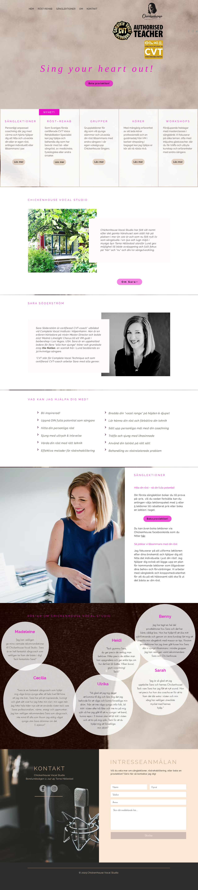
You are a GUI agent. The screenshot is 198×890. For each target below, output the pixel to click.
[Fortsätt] (38, 412)
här (143, 535)
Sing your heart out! (97, 68)
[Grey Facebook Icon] (188, 31)
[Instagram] (54, 788)
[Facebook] (43, 788)
